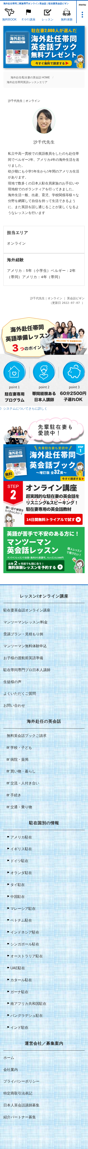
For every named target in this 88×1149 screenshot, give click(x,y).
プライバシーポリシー (21, 1081)
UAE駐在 (17, 967)
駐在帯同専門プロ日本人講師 (26, 669)
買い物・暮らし (23, 771)
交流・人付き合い (24, 783)
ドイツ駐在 (19, 860)
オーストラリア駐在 (26, 955)
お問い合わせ (14, 705)
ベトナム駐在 (21, 920)
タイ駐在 (17, 884)
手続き (15, 794)
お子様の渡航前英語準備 (23, 657)
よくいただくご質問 (19, 693)
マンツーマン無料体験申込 (25, 645)
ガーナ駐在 (19, 991)
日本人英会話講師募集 (21, 1105)
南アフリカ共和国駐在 (28, 1003)
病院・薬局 (19, 759)
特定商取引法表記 (17, 1093)
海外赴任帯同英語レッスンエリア (27, 82)
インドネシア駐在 (24, 932)
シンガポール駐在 (24, 944)
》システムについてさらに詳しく (23, 408)
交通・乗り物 (21, 806)
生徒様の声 (12, 681)
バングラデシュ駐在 (26, 1015)
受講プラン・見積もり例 (23, 633)
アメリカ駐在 (21, 837)
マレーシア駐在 (23, 908)
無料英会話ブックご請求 (26, 735)
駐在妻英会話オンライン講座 (26, 610)
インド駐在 (19, 1027)
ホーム (8, 1057)
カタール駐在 (21, 979)
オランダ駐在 (21, 872)
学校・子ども (21, 747)
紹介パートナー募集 (19, 1116)
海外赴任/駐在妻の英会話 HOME (30, 77)
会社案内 (10, 1069)
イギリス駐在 (21, 848)
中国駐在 (17, 896)
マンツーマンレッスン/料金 (25, 621)
